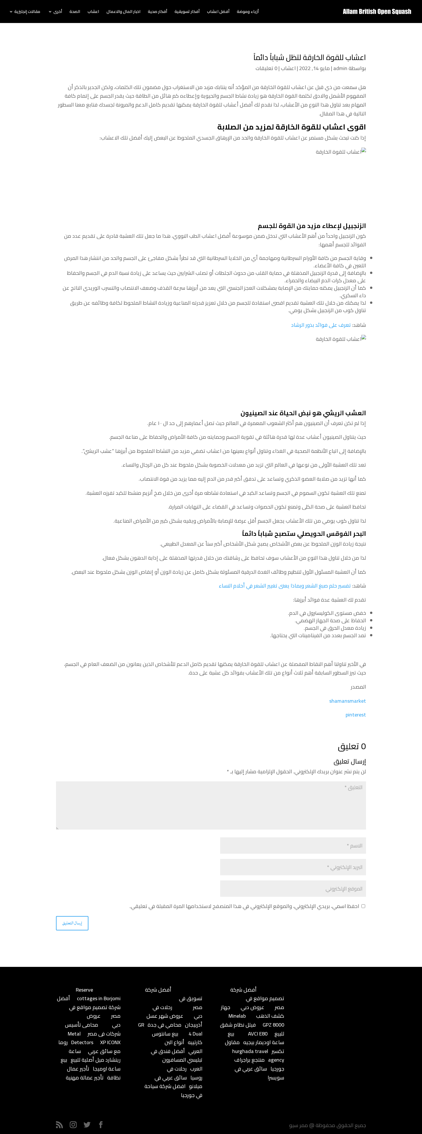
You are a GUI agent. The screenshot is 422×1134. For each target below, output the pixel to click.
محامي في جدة (164, 1024)
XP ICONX (110, 1042)
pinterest (356, 714)
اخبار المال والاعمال (123, 12)
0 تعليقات (266, 68)
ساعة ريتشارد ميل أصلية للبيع (95, 1055)
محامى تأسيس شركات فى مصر (93, 1029)
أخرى (57, 12)
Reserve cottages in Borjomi (98, 994)
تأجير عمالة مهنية (85, 1077)
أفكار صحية (157, 12)
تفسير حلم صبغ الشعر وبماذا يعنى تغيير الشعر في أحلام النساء (285, 585)
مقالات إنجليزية (27, 12)
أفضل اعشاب (218, 12)
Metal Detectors (80, 1038)
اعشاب (93, 12)
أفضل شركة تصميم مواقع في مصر (89, 1007)
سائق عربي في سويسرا (259, 1073)
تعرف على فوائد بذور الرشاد (321, 325)
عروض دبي (252, 1007)
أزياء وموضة (248, 12)
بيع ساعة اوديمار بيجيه (256, 1038)
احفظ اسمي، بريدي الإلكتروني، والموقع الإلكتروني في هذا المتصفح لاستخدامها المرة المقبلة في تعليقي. (244, 906)
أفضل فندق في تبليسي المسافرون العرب (176, 1059)
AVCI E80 (258, 1033)
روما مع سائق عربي (89, 1047)
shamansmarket (347, 701)
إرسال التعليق (72, 923)
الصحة (74, 12)
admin (340, 68)
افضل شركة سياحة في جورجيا (173, 1090)
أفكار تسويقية (187, 12)
